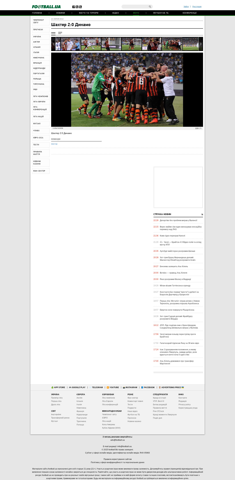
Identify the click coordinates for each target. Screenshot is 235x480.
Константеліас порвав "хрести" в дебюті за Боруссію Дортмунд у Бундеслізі (179, 293)
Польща (80, 425)
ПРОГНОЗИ (38, 30)
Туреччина (81, 421)
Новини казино (134, 421)
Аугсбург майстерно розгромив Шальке (177, 251)
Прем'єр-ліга (57, 398)
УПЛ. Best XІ (158, 401)
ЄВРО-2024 (38, 138)
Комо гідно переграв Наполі (172, 236)
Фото (136, 13)
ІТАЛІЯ (36, 53)
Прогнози (132, 418)
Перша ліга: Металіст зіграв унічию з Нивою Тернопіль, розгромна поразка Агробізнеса (180, 302)
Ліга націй (106, 421)
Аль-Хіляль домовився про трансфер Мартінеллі (177, 362)
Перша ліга (56, 401)
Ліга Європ (107, 401)
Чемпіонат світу (109, 414)
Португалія (82, 418)
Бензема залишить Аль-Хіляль (174, 266)
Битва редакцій (160, 404)
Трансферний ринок (60, 418)
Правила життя (160, 408)
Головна (37, 13)
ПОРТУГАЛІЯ (38, 74)
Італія (79, 404)
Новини (60, 13)
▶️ (113, 387)
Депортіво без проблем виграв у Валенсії (178, 220)
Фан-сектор (133, 398)
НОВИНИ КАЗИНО (37, 162)
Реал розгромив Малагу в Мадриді (175, 279)
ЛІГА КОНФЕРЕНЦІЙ (40, 108)
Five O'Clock (158, 411)
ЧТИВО (36, 131)
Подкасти (132, 408)
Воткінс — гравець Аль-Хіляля (173, 273)
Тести (130, 404)
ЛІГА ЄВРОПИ (39, 102)
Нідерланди (82, 415)
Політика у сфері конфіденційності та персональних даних (117, 462)
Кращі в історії (159, 398)
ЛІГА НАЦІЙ (38, 117)
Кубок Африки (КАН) (111, 428)
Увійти (186, 7)
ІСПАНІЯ (36, 47)
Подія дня (157, 418)
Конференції (190, 13)
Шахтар (54, 144)
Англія (79, 398)
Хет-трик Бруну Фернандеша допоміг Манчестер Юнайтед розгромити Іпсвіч (177, 258)
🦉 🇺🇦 (171, 387)
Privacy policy (185, 404)
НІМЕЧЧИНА (38, 58)
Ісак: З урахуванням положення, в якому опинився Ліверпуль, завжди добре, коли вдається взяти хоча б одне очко (178, 352)
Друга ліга (55, 404)
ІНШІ (35, 89)
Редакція (183, 401)
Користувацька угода (188, 408)
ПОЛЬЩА (37, 79)
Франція (80, 411)
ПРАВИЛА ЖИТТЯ (37, 153)
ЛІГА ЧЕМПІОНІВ (40, 97)
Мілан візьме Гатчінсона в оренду (175, 286)
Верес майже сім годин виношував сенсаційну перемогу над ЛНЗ (181, 228)
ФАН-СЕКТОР (39, 171)
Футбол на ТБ (160, 13)
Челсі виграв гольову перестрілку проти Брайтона (178, 335)
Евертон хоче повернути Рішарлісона (177, 310)
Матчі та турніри (88, 13)
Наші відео (132, 411)
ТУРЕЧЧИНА (38, 84)
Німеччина (81, 408)
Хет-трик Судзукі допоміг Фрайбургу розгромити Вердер (176, 317)
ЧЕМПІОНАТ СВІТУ (38, 21)
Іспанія (80, 401)
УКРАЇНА (37, 37)
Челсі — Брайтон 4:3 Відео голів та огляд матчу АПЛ (180, 243)
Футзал (54, 421)
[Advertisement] (178, 187)
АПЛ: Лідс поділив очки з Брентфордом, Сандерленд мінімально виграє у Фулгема (179, 326)
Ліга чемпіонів (108, 398)
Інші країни (56, 414)
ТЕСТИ (36, 145)
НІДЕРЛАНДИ (39, 68)
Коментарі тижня (135, 401)
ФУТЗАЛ (36, 124)
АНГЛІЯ (36, 42)
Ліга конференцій (110, 404)
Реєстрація (196, 7)
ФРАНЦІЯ (37, 63)
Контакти (183, 398)
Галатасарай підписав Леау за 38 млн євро (179, 343)
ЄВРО (105, 418)
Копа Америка (108, 424)
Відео (116, 13)
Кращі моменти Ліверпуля (165, 415)
